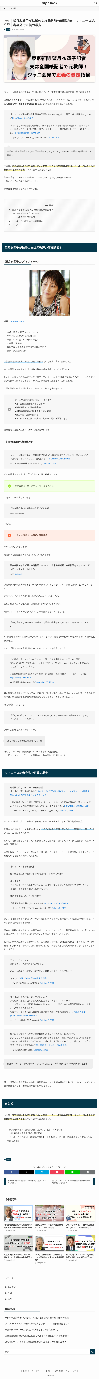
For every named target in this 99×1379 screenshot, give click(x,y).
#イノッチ (42, 795)
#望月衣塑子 (41, 978)
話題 (8, 29)
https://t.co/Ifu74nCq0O (22, 118)
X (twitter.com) (17, 321)
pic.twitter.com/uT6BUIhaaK (27, 133)
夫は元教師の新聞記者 (26, 217)
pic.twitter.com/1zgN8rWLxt (56, 903)
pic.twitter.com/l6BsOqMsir (76, 806)
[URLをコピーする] (87, 1172)
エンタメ (12, 1287)
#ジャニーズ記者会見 (57, 1045)
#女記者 (31, 978)
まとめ (15, 225)
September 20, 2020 (44, 682)
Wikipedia (18, 574)
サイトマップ (71, 1371)
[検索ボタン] (96, 3)
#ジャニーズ (65, 791)
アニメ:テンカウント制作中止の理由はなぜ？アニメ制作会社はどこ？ (37, 1324)
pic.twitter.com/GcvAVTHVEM (23, 1015)
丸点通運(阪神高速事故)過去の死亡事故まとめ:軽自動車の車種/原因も (37, 1336)
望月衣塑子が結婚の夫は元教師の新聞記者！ (32, 210)
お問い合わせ (28, 1371)
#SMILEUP (15, 795)
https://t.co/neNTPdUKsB (48, 791)
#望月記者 (23, 978)
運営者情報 (59, 1371)
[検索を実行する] (92, 1351)
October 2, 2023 (55, 137)
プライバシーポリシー (44, 1371)
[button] (11, 1172)
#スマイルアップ (29, 795)
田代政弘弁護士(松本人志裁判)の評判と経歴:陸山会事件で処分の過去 (37, 1318)
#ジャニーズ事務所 (80, 791)
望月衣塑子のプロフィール (28, 213)
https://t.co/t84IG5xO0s (59, 459)
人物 (10, 1293)
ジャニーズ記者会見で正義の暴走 (27, 221)
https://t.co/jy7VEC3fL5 (20, 678)
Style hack (49, 3)
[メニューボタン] (3, 3)
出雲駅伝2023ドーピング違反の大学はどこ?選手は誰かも (31, 1330)
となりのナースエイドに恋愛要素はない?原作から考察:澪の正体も (36, 1342)
